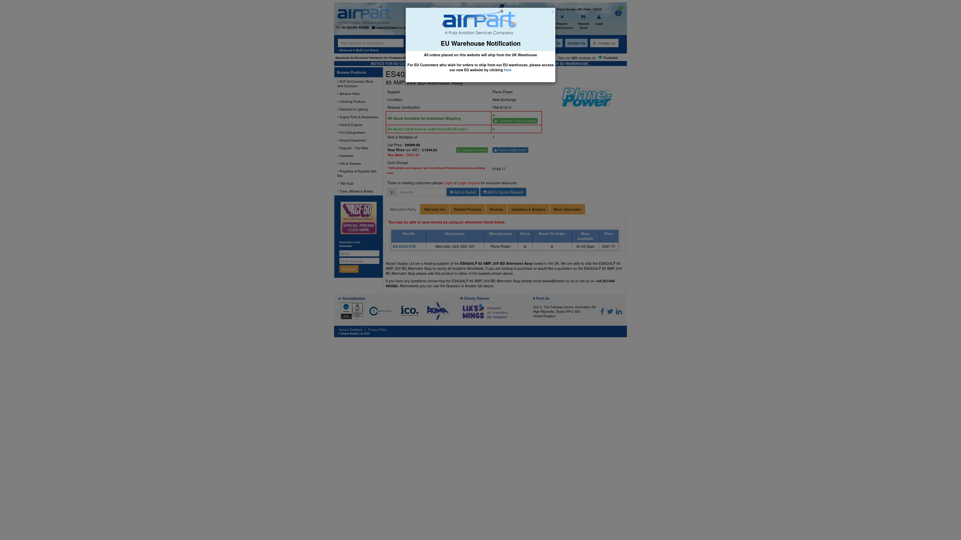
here (508, 69)
